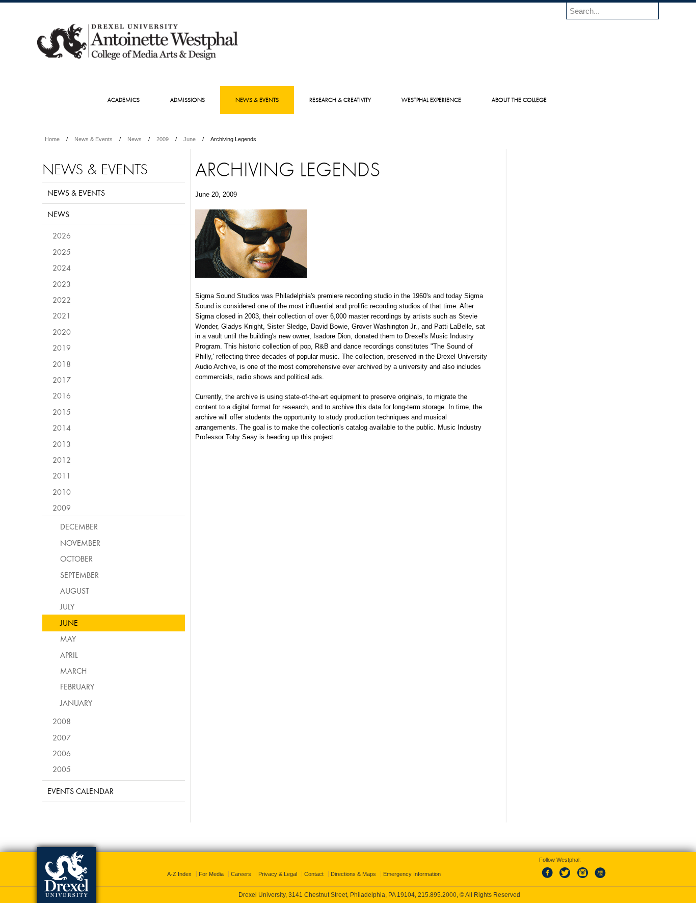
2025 (61, 252)
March (73, 671)
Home (52, 139)
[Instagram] (583, 878)
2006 (61, 753)
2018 (61, 364)
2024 (61, 267)
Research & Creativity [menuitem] (340, 99)
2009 (162, 139)
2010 (61, 492)
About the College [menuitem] (519, 99)
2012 (61, 460)
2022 (61, 300)
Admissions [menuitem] (187, 99)
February (77, 686)
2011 (61, 475)
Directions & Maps (353, 874)
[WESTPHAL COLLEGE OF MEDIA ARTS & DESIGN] (137, 59)
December (79, 526)
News (134, 139)
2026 (61, 235)
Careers (241, 874)
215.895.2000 (437, 894)
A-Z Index (179, 874)
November (80, 543)
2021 (61, 315)
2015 (61, 412)
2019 (61, 347)
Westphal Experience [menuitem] (431, 99)
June (189, 139)
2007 (61, 737)
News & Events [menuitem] (257, 99)
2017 (61, 380)
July (67, 606)
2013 (61, 444)
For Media (211, 874)
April (69, 655)
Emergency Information (412, 874)
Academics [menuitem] (124, 99)
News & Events (93, 139)
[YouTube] (599, 878)
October (76, 558)
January (76, 703)
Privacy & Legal (277, 874)
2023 (61, 284)
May (68, 638)
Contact (314, 874)
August (74, 591)
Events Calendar (80, 791)
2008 (61, 721)
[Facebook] (549, 878)
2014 (61, 427)
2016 (61, 395)
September (79, 575)
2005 (61, 769)
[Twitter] (566, 878)
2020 (61, 332)
